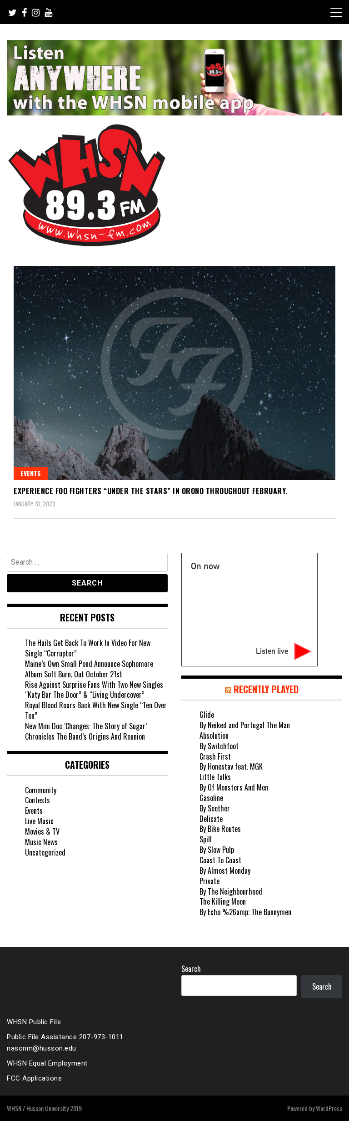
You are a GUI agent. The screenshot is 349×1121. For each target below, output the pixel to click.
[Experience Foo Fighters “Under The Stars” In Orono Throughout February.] (174, 373)
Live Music (39, 821)
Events (30, 473)
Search (191, 968)
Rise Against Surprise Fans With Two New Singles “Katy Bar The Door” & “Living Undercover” (94, 690)
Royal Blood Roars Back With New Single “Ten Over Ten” (96, 710)
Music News (41, 841)
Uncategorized (45, 852)
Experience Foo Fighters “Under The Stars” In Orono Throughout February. (151, 490)
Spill (205, 839)
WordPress (329, 1108)
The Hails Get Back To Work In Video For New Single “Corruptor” (87, 648)
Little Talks (215, 776)
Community (40, 790)
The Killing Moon (222, 901)
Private (209, 881)
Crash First (215, 756)
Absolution (214, 735)
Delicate (211, 818)
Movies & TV (42, 831)
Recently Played (266, 689)
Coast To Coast (220, 860)
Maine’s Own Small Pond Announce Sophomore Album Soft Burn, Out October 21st (89, 669)
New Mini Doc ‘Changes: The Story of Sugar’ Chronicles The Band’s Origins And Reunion (86, 731)
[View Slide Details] (174, 77)
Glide (206, 714)
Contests (37, 800)
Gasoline (211, 797)
